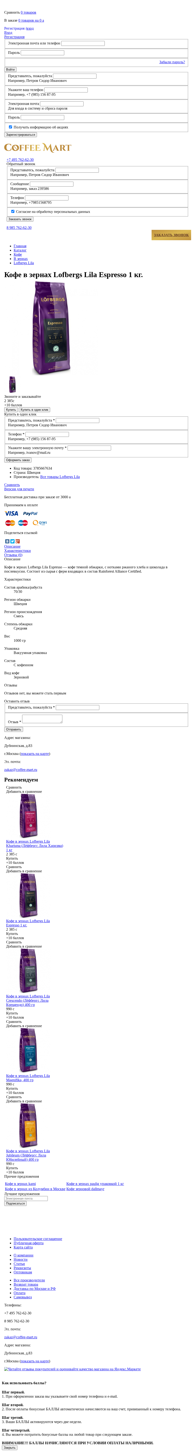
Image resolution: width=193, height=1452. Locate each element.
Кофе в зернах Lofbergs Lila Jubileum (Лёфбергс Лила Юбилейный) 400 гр (28, 1155)
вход (19, 28)
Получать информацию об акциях (40, 127)
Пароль (14, 53)
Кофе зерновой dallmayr (85, 1189)
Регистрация (14, 37)
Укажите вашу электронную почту (37, 448)
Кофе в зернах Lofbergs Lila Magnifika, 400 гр (28, 1078)
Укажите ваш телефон (25, 90)
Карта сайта (23, 1247)
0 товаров (28, 12)
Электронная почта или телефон (34, 43)
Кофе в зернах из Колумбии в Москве (35, 1189)
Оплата (19, 1293)
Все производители (29, 1280)
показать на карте (35, 754)
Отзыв (14, 722)
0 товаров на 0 (31, 20)
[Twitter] (12, 541)
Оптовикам (23, 1272)
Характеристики (17, 551)
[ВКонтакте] (7, 541)
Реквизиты (22, 1268)
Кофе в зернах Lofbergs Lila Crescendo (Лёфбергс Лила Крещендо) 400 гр (28, 1000)
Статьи (19, 1264)
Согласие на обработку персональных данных (52, 212)
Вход (8, 33)
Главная (20, 246)
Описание (12, 546)
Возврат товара (26, 1284)
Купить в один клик (34, 409)
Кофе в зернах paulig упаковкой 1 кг (95, 1184)
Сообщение (19, 184)
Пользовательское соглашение (38, 1239)
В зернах (21, 259)
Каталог (20, 250)
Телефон (17, 198)
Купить (11, 409)
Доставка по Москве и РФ (35, 1289)
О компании (23, 1255)
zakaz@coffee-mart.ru (20, 770)
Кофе (18, 254)
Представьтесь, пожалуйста (30, 76)
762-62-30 (20, 160)
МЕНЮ (18, 235)
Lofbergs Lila (24, 263)
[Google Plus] (18, 541)
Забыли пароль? (172, 62)
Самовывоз (23, 1297)
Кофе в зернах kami (20, 1184)
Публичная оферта (29, 1243)
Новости (21, 1259)
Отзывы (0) (13, 555)
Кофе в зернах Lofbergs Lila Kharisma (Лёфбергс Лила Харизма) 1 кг (34, 845)
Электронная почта (23, 104)
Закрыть (10, 1447)
